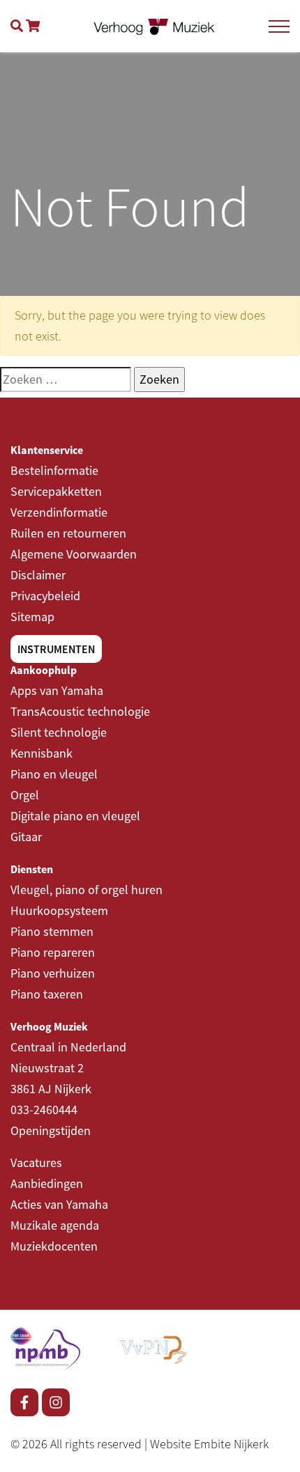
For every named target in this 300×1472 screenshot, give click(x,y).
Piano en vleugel (54, 774)
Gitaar (26, 837)
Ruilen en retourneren (68, 533)
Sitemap (32, 617)
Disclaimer (38, 575)
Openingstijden (50, 1130)
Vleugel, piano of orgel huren (86, 890)
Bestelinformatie (54, 470)
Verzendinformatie (58, 512)
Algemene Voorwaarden (73, 554)
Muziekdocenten (54, 1246)
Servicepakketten (56, 491)
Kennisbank (41, 753)
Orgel (24, 795)
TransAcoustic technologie (80, 711)
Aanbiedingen (46, 1183)
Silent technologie (58, 732)
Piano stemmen (51, 931)
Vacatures (36, 1162)
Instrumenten (56, 649)
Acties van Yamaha (59, 1204)
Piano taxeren (46, 994)
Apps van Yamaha (56, 690)
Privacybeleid (45, 596)
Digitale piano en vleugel (75, 816)
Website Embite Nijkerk (209, 1444)
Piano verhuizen (52, 973)
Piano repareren (52, 952)
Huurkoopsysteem (59, 910)
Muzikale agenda (54, 1225)
